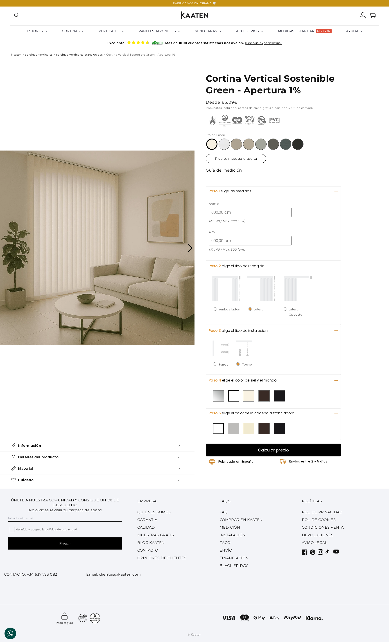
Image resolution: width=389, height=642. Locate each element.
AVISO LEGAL (314, 543)
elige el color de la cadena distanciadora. (252, 413)
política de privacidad (61, 529)
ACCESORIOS (247, 31)
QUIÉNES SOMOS (154, 512)
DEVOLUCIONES (317, 535)
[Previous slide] (4, 248)
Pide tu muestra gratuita (236, 159)
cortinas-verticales (39, 54)
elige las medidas (230, 191)
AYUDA (352, 31)
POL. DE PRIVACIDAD (322, 512)
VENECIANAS (206, 31)
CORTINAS (71, 31)
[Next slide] (190, 248)
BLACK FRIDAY (234, 565)
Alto (212, 232)
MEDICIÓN (230, 527)
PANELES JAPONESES (157, 31)
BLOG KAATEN (151, 543)
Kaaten (17, 54)
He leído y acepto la (46, 529)
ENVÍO (226, 550)
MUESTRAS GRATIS (155, 535)
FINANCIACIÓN (234, 558)
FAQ (224, 512)
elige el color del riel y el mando (243, 380)
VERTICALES (109, 31)
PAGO (225, 543)
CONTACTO (147, 550)
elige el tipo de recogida (237, 266)
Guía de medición (224, 170)
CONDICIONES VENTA (323, 527)
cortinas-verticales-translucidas (80, 54)
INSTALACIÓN (233, 535)
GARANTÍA (147, 520)
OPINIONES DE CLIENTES (161, 558)
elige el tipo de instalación (238, 330)
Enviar (65, 543)
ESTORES (35, 31)
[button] (54, 15)
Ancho (214, 204)
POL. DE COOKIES (319, 520)
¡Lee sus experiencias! (263, 43)
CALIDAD (146, 527)
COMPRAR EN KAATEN (241, 520)
